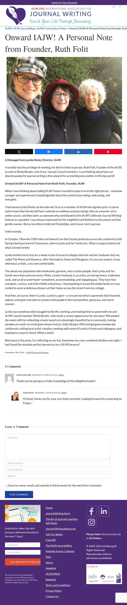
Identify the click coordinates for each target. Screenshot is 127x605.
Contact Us (52, 596)
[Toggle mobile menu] (120, 7)
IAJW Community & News (52, 28)
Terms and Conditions (58, 585)
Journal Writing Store (58, 513)
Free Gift (51, 539)
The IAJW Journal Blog (59, 545)
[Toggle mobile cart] (113, 7)
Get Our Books (54, 534)
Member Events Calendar (60, 551)
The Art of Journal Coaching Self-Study (61, 520)
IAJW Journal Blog (24, 28)
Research (51, 579)
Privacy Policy (54, 590)
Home (49, 507)
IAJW (8, 28)
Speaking (51, 568)
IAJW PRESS (53, 573)
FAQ (48, 556)
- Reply (61, 375)
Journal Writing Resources (61, 528)
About (49, 562)
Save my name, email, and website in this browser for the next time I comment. (55, 485)
